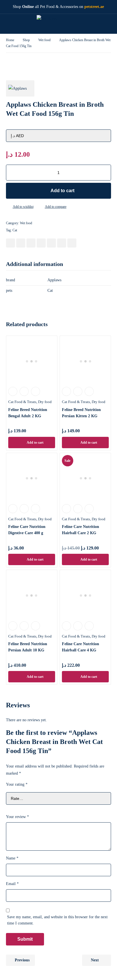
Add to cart (62, 190)
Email (12, 884)
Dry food (45, 402)
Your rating (17, 784)
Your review (17, 817)
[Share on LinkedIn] (41, 243)
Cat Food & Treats (22, 402)
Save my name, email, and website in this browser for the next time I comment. (57, 920)
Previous (22, 960)
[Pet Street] (54, 24)
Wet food (44, 40)
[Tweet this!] (20, 243)
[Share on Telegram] (71, 243)
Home (10, 40)
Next (95, 960)
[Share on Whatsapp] (51, 243)
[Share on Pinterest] (30, 243)
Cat (14, 230)
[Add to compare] (40, 207)
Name (12, 858)
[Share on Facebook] (10, 243)
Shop (26, 40)
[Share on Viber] (61, 243)
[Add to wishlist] (8, 207)
